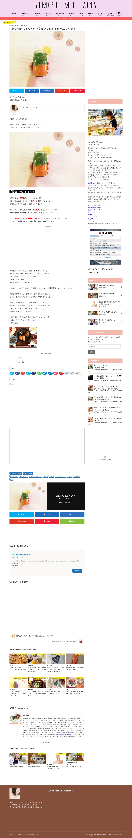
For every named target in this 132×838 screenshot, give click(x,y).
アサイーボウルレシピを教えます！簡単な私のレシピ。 (107, 419)
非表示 (51, 353)
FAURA (47, 736)
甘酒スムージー (61, 476)
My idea (99, 14)
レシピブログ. (40, 736)
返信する (77, 571)
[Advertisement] (47, 249)
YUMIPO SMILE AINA (103, 835)
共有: (19, 358)
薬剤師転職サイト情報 (106, 287)
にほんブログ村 (93, 272)
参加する (118, 259)
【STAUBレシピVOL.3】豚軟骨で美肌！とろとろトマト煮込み (107, 409)
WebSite (47, 742)
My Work (48, 14)
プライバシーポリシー (31, 834)
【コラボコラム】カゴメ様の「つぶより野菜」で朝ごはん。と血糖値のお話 (107, 388)
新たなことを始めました (107, 321)
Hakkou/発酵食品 (16, 473)
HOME (14, 14)
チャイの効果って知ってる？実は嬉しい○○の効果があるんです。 (107, 398)
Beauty (90, 14)
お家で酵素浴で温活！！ (107, 295)
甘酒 (52, 476)
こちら (19, 805)
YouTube (37, 14)
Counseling (60, 14)
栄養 (46, 476)
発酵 (70, 476)
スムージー (24, 476)
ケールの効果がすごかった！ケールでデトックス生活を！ (107, 377)
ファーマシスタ (93, 212)
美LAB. (33, 736)
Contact (110, 14)
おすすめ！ (15, 476)
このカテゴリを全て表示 (105, 257)
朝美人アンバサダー (74, 734)
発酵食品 (77, 476)
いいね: (20, 362)
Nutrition (71, 14)
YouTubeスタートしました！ (66, 19)
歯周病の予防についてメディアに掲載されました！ (109, 304)
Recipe (81, 14)
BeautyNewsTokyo (62, 734)
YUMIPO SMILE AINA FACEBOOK (60, 791)
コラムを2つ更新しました (108, 313)
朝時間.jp (41, 728)
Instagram (25, 14)
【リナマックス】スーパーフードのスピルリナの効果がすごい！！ (107, 366)
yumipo (26, 715)
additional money (22, 555)
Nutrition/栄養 (28, 473)
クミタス (53, 736)
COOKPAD (92, 185)
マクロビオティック (36, 476)
